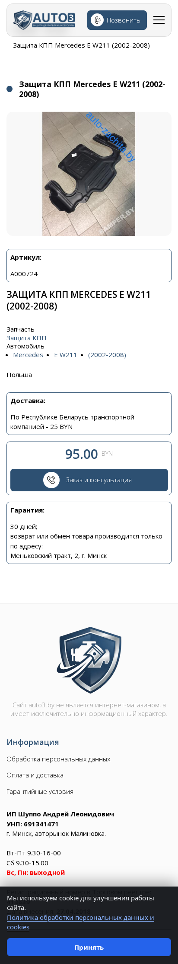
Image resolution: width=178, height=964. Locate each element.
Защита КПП (26, 338)
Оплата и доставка (35, 775)
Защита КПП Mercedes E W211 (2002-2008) (81, 45)
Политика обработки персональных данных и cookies (80, 922)
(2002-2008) (107, 355)
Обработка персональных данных (58, 759)
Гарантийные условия (39, 791)
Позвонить (123, 20)
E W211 (65, 355)
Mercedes (28, 355)
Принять (89, 947)
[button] (89, 174)
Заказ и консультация (99, 479)
